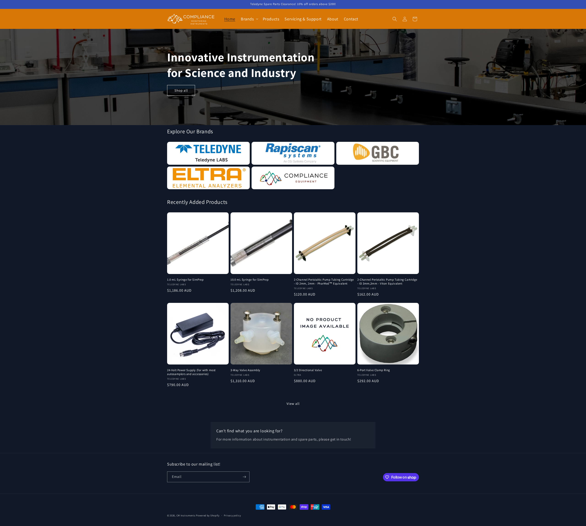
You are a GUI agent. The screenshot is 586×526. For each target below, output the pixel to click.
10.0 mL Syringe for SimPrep (250, 280)
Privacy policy (232, 515)
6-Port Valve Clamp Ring (373, 370)
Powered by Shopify (208, 515)
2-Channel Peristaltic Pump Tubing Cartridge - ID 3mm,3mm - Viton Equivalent (387, 281)
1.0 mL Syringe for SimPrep (185, 280)
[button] (249, 19)
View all (293, 403)
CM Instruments (185, 515)
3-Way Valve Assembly (245, 370)
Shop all (181, 90)
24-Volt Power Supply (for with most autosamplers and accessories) (191, 372)
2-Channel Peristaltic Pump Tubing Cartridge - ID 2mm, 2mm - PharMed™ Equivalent (324, 281)
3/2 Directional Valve (308, 370)
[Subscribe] (244, 476)
